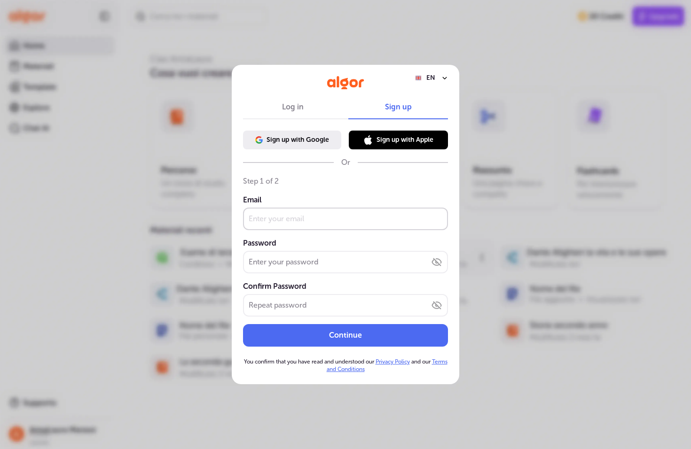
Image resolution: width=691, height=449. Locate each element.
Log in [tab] (293, 106)
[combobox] (431, 78)
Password (259, 243)
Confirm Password (274, 286)
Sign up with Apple (405, 140)
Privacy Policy (393, 361)
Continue (345, 335)
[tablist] (345, 107)
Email (252, 199)
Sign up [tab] (398, 106)
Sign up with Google (298, 140)
